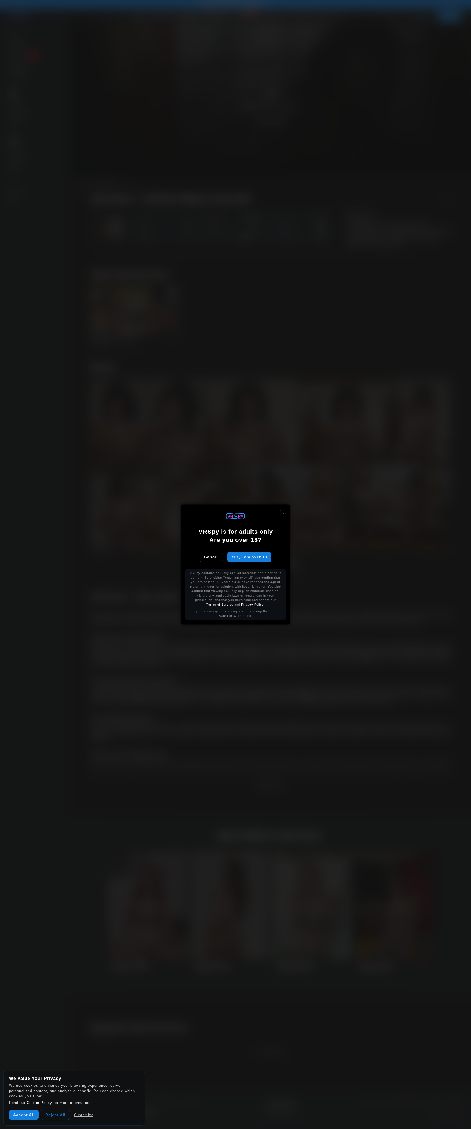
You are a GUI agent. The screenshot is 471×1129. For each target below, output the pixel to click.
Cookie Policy (39, 1103)
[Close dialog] (282, 512)
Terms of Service (219, 604)
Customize (83, 1115)
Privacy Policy (252, 604)
